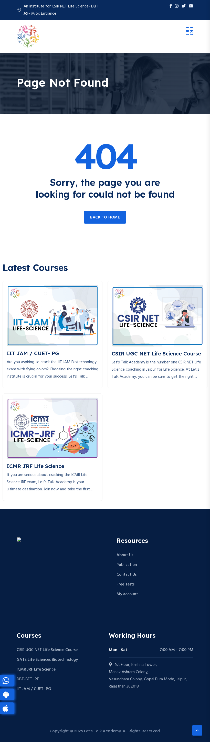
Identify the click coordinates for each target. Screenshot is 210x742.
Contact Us (126, 574)
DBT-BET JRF (28, 679)
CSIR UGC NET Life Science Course (47, 650)
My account (127, 594)
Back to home (105, 217)
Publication (127, 565)
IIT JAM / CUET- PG (34, 689)
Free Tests (125, 584)
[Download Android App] (7, 694)
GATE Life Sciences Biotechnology (47, 659)
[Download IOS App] (7, 708)
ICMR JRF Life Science (36, 669)
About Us (125, 555)
